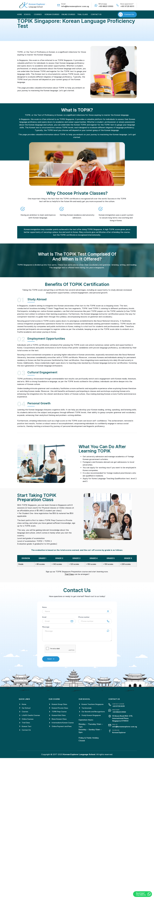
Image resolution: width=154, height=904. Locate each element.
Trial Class (82, 14)
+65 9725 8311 (127, 6)
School (27, 14)
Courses (38, 14)
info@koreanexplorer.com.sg (75, 6)
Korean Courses (52, 14)
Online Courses (68, 14)
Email (44, 617)
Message (45, 627)
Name (44, 607)
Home (19, 14)
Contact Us (96, 14)
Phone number (84, 617)
